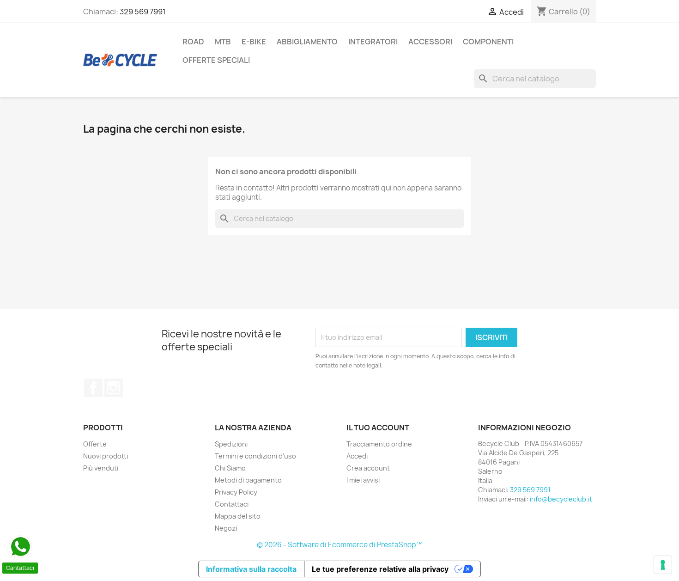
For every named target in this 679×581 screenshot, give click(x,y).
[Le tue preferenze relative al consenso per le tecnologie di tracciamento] (663, 565)
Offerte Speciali (216, 60)
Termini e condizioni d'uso (255, 456)
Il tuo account (377, 427)
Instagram (113, 388)
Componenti (488, 42)
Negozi (226, 528)
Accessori (430, 42)
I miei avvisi (363, 480)
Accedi (357, 456)
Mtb (223, 42)
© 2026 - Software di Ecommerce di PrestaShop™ (340, 545)
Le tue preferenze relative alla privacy (380, 569)
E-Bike (254, 42)
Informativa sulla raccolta (251, 569)
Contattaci (232, 504)
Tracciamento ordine (379, 444)
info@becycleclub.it (561, 499)
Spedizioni (231, 444)
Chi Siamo (230, 468)
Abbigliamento (307, 42)
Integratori (373, 42)
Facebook (93, 388)
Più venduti (100, 468)
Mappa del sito (238, 516)
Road (193, 42)
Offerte (95, 444)
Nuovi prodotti (105, 456)
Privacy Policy (236, 492)
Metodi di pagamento (248, 480)
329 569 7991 (143, 11)
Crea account (368, 468)
